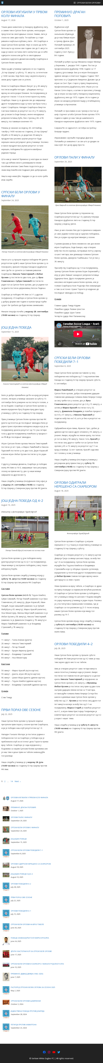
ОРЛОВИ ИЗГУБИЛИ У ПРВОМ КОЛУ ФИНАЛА (24, 14)
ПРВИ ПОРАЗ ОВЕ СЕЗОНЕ (21, 710)
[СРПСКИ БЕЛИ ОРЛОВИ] (2, 2)
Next (18, 781)
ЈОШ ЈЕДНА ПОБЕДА (16, 327)
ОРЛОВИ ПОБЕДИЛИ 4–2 (73, 644)
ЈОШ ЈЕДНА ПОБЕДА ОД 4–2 (22, 500)
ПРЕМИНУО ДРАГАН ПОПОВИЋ (69, 14)
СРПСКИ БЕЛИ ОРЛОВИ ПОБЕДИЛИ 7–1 (72, 359)
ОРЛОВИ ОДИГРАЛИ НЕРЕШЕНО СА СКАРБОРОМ (75, 484)
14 (11, 781)
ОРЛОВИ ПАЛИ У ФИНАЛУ (74, 157)
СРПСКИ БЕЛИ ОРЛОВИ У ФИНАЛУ (20, 194)
